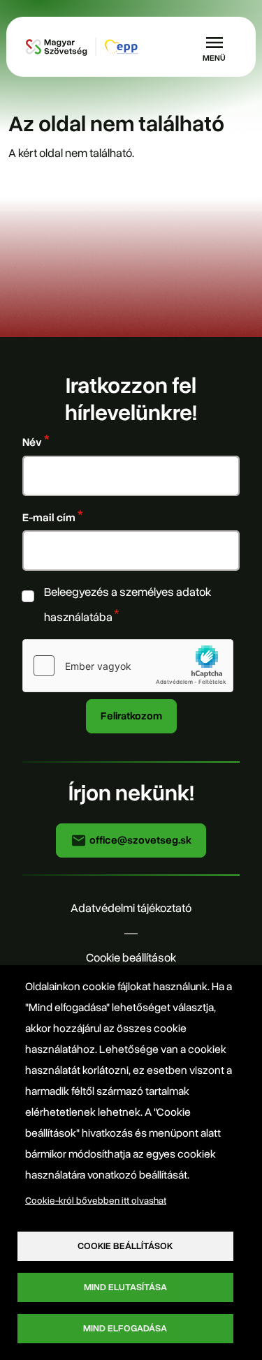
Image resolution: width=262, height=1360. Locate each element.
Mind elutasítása (125, 1287)
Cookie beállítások (131, 958)
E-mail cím (48, 517)
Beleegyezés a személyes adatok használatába (127, 604)
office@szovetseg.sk (139, 840)
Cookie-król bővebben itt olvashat (95, 1200)
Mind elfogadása (125, 1328)
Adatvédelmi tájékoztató (131, 908)
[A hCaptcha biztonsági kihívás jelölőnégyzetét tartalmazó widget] (127, 665)
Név (32, 442)
